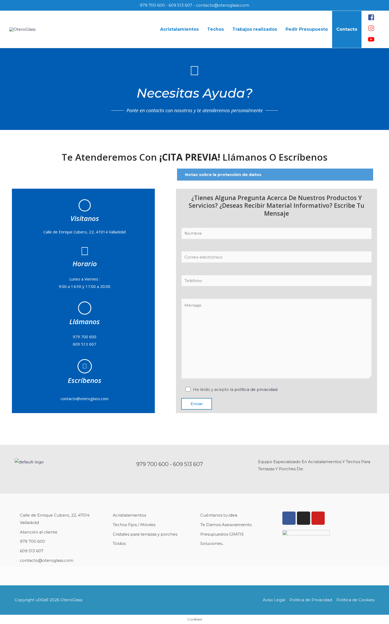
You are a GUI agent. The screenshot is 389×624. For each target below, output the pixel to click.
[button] (275, 175)
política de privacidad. (256, 389)
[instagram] (372, 30)
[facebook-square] (372, 19)
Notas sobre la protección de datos (223, 174)
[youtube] (371, 41)
